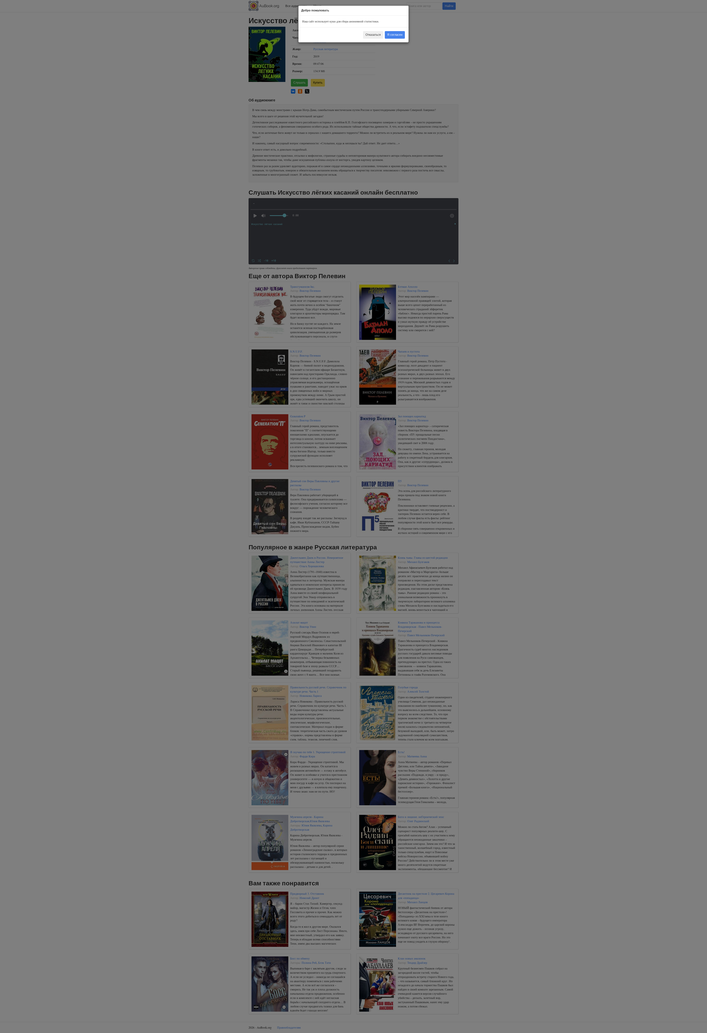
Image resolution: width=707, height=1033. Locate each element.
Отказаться (373, 34)
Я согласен (394, 34)
